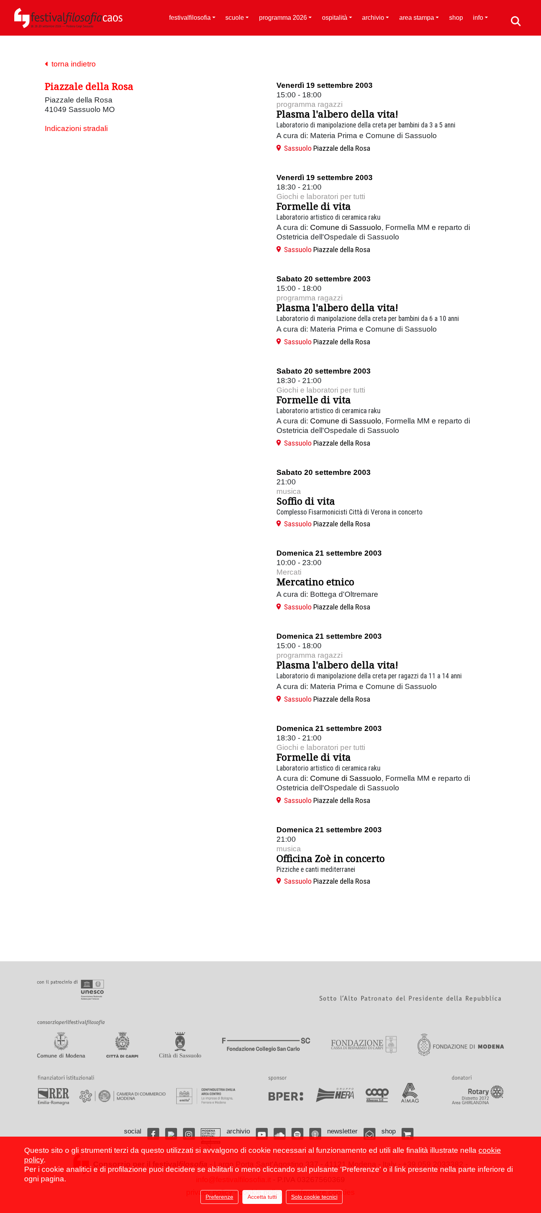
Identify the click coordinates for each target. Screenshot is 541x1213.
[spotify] (297, 1134)
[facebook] (153, 1134)
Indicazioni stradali (76, 128)
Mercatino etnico (315, 581)
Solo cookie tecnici (314, 1197)
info (478, 17)
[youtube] (262, 1134)
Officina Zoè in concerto (330, 858)
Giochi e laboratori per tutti (320, 196)
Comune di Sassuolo (345, 227)
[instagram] (189, 1134)
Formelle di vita (313, 206)
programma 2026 (283, 17)
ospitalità (334, 17)
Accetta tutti (262, 1197)
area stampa (416, 17)
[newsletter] (369, 1134)
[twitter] (171, 1134)
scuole (234, 17)
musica (288, 491)
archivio (373, 17)
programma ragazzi (309, 104)
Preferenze (219, 1197)
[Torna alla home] (68, 17)
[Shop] (407, 1134)
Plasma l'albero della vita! (337, 113)
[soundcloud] (280, 1134)
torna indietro (72, 64)
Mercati (288, 572)
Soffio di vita (305, 500)
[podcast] (315, 1134)
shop (456, 17)
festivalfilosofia (190, 17)
